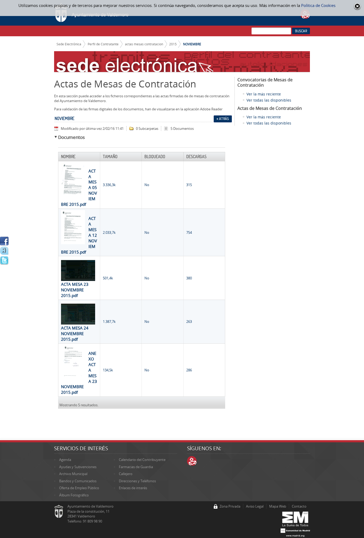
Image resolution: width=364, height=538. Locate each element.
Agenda (65, 459)
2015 (173, 44)
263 (189, 321)
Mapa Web (277, 506)
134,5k (108, 370)
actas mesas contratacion (144, 44)
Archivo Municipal (73, 473)
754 (189, 232)
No (146, 184)
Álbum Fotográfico (74, 495)
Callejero (125, 473)
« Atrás (223, 118)
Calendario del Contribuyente (142, 459)
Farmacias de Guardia (136, 466)
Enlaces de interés (133, 487)
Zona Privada (230, 506)
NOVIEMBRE (192, 44)
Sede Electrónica (68, 44)
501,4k (108, 278)
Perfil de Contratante (103, 44)
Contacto (299, 506)
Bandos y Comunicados (77, 481)
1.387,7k (109, 321)
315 (189, 184)
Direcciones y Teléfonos (137, 481)
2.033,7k (109, 232)
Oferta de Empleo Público (79, 487)
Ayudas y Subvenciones (77, 466)
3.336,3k (109, 184)
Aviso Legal (255, 506)
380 (189, 278)
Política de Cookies (318, 5)
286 (189, 370)
